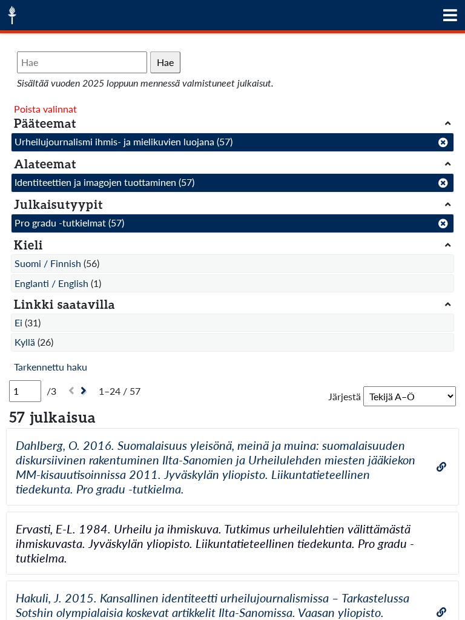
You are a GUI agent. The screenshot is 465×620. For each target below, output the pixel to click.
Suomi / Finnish (48, 263)
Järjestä (344, 396)
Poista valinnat (45, 108)
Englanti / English (51, 283)
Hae (165, 62)
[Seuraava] (85, 391)
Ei (18, 322)
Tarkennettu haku (50, 366)
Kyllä (25, 342)
